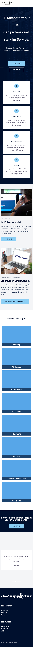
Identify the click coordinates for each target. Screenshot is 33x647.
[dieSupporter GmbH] (7, 3)
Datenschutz (5, 626)
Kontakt (3, 615)
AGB (2, 631)
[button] (3, 644)
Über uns (4, 612)
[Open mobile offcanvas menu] (31, 3)
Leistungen (4, 610)
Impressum (5, 628)
